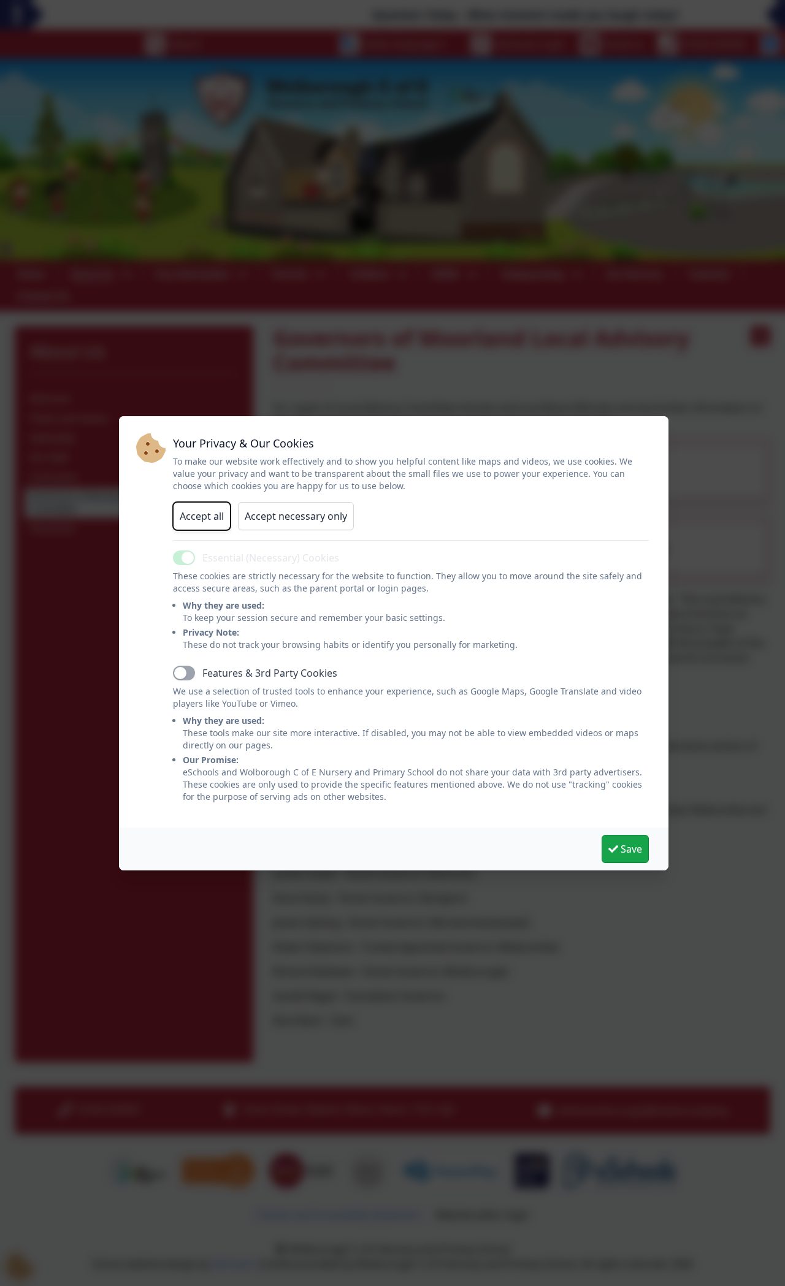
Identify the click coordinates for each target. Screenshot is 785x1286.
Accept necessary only (296, 516)
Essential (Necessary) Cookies (270, 558)
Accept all (202, 516)
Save (630, 849)
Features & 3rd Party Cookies (269, 673)
